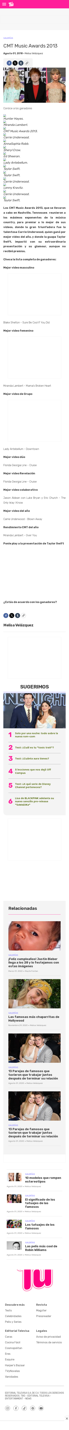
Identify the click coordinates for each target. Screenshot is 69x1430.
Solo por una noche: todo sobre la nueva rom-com (36, 735)
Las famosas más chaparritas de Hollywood (33, 1018)
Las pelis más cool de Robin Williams (41, 1248)
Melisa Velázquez (34, 53)
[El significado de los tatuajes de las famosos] (14, 1198)
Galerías (8, 38)
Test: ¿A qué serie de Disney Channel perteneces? (33, 785)
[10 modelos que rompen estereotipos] (14, 1177)
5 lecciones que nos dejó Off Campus (33, 771)
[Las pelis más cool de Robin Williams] (14, 1245)
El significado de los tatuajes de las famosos (40, 1203)
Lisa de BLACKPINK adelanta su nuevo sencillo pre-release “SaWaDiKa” (34, 801)
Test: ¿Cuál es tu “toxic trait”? (34, 747)
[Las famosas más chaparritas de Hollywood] (34, 993)
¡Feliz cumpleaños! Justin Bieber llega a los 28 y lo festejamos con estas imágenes (33, 962)
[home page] (11, 4)
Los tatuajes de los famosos (40, 1226)
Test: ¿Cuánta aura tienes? (32, 758)
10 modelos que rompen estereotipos (43, 1179)
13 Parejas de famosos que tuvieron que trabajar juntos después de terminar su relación (33, 1074)
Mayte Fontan (31, 971)
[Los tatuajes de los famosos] (14, 1224)
